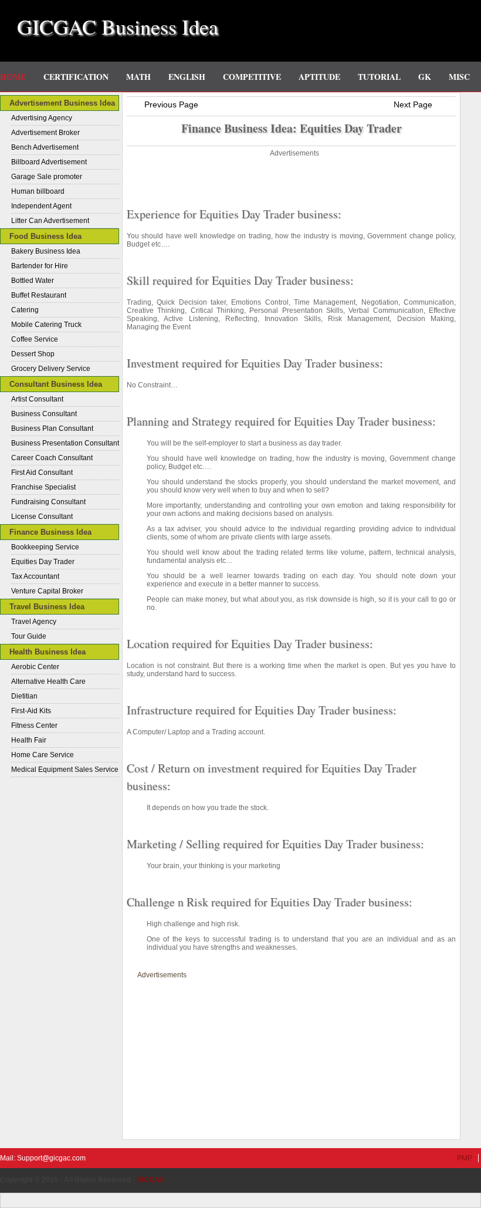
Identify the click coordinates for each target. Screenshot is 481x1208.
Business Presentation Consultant (65, 443)
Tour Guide (28, 636)
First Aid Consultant (42, 472)
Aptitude (319, 76)
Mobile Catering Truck (46, 324)
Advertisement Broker (45, 133)
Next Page (413, 104)
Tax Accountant (35, 576)
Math (138, 76)
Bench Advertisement (45, 147)
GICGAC (151, 1180)
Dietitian (24, 696)
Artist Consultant (37, 399)
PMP (464, 1158)
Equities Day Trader (42, 562)
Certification (76, 76)
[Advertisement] (291, 177)
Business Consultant (44, 414)
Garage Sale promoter (46, 177)
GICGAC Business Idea (117, 26)
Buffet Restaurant (38, 295)
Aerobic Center (35, 667)
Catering (25, 310)
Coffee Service (34, 339)
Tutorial (379, 76)
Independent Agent (41, 206)
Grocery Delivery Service (50, 369)
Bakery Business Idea (45, 251)
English (186, 76)
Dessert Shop (33, 354)
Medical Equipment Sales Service (64, 769)
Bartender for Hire (39, 266)
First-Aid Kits (31, 711)
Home (13, 76)
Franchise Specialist (43, 487)
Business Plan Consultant (52, 428)
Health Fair (28, 740)
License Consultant (42, 516)
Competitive (252, 76)
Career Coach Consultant (52, 458)
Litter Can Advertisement (50, 221)
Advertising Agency (41, 118)
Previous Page (171, 104)
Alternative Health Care (48, 681)
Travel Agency (33, 622)
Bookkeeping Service (45, 547)
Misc (459, 76)
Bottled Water (32, 280)
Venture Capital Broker (47, 591)
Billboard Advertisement (49, 162)
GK (424, 76)
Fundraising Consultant (48, 502)
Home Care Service (42, 755)
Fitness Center (34, 725)
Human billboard (38, 191)
